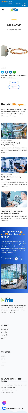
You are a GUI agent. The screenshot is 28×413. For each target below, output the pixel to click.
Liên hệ (3, 338)
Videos (3, 359)
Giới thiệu (10, 3)
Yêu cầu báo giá (10, 259)
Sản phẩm (4, 332)
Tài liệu (3, 362)
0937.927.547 (9, 1)
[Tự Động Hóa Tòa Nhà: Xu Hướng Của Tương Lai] (14, 165)
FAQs (24, 3)
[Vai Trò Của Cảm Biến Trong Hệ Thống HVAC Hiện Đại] (14, 131)
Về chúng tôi (4, 329)
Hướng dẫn (17, 3)
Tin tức (3, 356)
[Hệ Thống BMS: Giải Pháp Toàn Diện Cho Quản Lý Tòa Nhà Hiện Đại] (14, 199)
